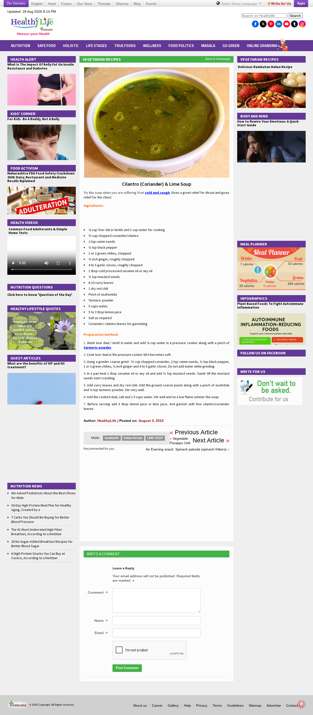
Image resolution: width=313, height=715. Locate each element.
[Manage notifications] (301, 704)
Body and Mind (254, 116)
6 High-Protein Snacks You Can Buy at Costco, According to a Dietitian (38, 555)
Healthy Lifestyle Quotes (36, 308)
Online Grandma (262, 45)
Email (101, 633)
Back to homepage (217, 59)
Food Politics (181, 45)
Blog (137, 4)
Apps (301, 3)
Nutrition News (26, 486)
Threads (104, 4)
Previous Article (196, 432)
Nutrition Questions (32, 287)
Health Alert (23, 59)
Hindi (52, 4)
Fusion (66, 4)
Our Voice (84, 4)
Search (295, 16)
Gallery (173, 705)
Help (187, 705)
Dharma (122, 4)
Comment (98, 592)
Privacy (201, 705)
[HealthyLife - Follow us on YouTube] (286, 23)
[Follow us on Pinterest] (271, 23)
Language (239, 4)
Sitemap (255, 705)
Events (151, 4)
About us (140, 705)
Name (101, 621)
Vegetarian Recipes (102, 59)
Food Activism (24, 168)
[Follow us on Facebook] (255, 23)
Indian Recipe (133, 438)
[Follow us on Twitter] (263, 23)
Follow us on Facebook (263, 352)
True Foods (125, 45)
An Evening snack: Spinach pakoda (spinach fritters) (186, 449)
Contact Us (294, 705)
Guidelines (235, 705)
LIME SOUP (155, 438)
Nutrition (20, 45)
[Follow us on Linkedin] (278, 23)
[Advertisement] (149, 25)
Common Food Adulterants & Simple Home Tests (38, 231)
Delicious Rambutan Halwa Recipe (264, 67)
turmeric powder (97, 347)
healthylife (112, 438)
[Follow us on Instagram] (302, 23)
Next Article (208, 440)
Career (157, 705)
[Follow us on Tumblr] (294, 23)
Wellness (152, 45)
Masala (208, 45)
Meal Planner (253, 244)
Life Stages (96, 45)
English (37, 4)
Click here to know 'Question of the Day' (39, 294)
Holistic (71, 45)
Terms (217, 705)
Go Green (231, 45)
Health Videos (24, 222)
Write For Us (252, 371)
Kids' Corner (23, 113)
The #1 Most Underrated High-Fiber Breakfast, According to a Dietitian (36, 531)
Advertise (274, 705)
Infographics (253, 298)
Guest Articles (26, 358)
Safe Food (46, 45)
